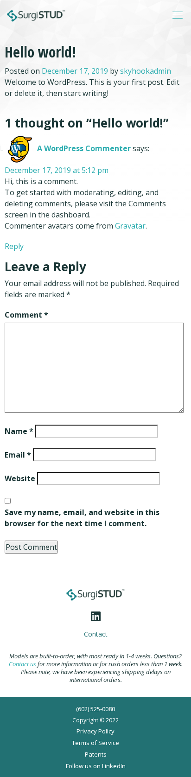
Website (20, 478)
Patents (96, 754)
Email (18, 455)
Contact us (22, 664)
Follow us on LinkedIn (96, 766)
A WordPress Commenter (84, 148)
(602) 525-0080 (95, 709)
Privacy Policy (95, 731)
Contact (96, 634)
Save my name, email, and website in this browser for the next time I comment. (82, 518)
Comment (26, 315)
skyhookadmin (145, 71)
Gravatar (130, 226)
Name (19, 431)
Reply (14, 246)
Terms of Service (95, 743)
